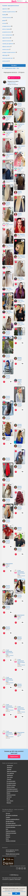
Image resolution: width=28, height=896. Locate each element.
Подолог (9, 779)
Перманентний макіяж (12, 791)
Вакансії (8, 835)
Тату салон (10, 777)
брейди (4, 14)
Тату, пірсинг (10, 800)
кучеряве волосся (6, 32)
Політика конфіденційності (12, 819)
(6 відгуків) (10, 224)
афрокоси (4, 8)
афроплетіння (6, 37)
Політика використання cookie (13, 825)
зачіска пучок (5, 49)
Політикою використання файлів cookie (11, 891)
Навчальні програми (11, 833)
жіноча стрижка (6, 29)
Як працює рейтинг (11, 823)
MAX (4, 119)
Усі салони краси (11, 781)
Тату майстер (10, 773)
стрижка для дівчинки (7, 43)
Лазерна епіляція (11, 794)
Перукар (9, 769)
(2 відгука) (10, 267)
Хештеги (8, 837)
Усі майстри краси (11, 783)
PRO (15, 148)
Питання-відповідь (10, 827)
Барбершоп (10, 775)
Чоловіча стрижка (11, 785)
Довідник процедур (10, 831)
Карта (7, 839)
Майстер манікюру (11, 771)
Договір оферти (10, 821)
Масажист (9, 767)
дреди (3, 20)
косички (4, 23)
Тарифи (8, 817)
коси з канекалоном (7, 35)
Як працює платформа (12, 815)
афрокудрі (5, 55)
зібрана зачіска (6, 46)
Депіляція (9, 796)
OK (16, 893)
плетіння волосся (6, 17)
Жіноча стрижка (11, 787)
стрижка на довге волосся (8, 11)
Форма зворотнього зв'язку (12, 853)
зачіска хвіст (5, 61)
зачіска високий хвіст (7, 58)
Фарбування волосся (12, 789)
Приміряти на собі (15, 77)
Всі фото (14, 65)
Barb (14, 1)
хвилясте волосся (6, 40)
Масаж (8, 798)
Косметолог (10, 765)
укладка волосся (6, 26)
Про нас (8, 813)
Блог (7, 829)
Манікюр (9, 802)
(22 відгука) (22, 575)
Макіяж (8, 793)
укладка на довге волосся (8, 52)
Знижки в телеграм (10, 840)
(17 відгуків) (22, 235)
